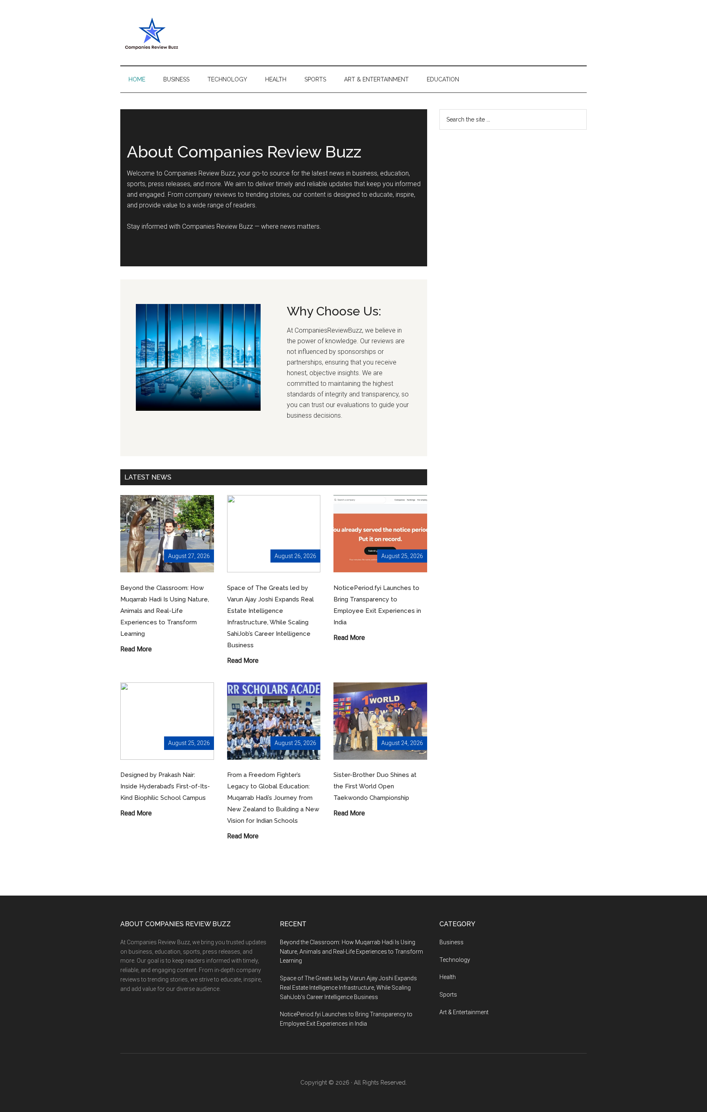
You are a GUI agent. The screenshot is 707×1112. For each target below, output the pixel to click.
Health (447, 977)
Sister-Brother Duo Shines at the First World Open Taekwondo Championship (375, 786)
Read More (136, 650)
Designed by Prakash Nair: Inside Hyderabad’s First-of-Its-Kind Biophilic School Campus (165, 786)
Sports (448, 994)
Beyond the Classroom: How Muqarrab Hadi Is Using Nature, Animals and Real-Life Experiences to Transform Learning (164, 610)
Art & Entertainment (464, 1012)
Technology (454, 960)
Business (451, 942)
